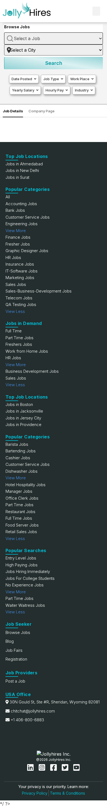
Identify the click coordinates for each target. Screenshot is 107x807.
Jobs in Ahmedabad (24, 163)
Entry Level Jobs (20, 558)
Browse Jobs (17, 632)
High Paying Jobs (21, 564)
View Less (15, 311)
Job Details (13, 111)
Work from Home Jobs (26, 351)
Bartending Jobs (20, 450)
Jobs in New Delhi (22, 170)
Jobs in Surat (17, 177)
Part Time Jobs (19, 337)
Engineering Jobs (21, 223)
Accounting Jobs (21, 203)
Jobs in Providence (23, 424)
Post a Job (15, 681)
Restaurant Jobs (20, 511)
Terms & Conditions (67, 793)
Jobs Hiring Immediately (27, 571)
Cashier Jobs (17, 457)
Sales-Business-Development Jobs (38, 291)
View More (15, 230)
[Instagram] (43, 767)
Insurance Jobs (19, 264)
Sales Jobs (15, 284)
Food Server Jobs (22, 525)
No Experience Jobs (24, 585)
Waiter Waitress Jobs (25, 605)
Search (53, 63)
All (7, 196)
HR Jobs (13, 257)
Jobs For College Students (30, 578)
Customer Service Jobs (27, 217)
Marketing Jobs (19, 277)
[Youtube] (76, 767)
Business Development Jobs (32, 371)
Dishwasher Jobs (21, 471)
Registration (16, 659)
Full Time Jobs (18, 518)
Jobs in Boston (19, 404)
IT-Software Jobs (21, 271)
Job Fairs (13, 650)
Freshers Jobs (18, 344)
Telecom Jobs (18, 297)
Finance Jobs (17, 237)
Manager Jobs (18, 491)
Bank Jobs (15, 210)
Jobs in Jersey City (23, 418)
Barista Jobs (16, 444)
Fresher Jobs (17, 244)
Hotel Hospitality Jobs (25, 484)
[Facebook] (54, 767)
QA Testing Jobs (20, 304)
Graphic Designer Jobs (26, 250)
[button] (96, 11)
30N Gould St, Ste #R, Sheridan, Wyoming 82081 (55, 702)
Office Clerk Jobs (21, 498)
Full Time (13, 330)
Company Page (42, 111)
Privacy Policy (34, 793)
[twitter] (66, 767)
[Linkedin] (31, 767)
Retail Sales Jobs (21, 531)
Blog (9, 641)
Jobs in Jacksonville (24, 411)
